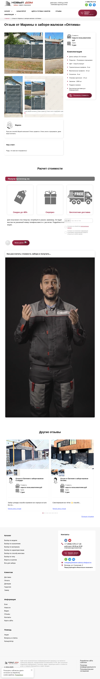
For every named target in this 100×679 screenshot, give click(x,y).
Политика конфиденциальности (88, 666)
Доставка (7, 577)
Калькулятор (21, 11)
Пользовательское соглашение (86, 670)
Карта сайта (8, 620)
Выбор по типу (9, 556)
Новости (7, 607)
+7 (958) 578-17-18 (90, 2)
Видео (6, 611)
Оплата (7, 580)
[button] (9, 434)
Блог (6, 604)
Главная (7, 18)
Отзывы (59, 11)
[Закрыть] (31, 670)
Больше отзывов (88, 516)
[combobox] (67, 221)
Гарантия (7, 587)
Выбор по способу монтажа (14, 553)
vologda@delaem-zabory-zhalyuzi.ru (77, 562)
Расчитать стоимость (81, 95)
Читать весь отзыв (14, 508)
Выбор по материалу (12, 547)
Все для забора (10, 563)
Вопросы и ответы (11, 638)
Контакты (7, 617)
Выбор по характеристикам (14, 550)
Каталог (7, 11)
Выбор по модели (10, 540)
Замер (6, 590)
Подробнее (19, 675)
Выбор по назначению (12, 543)
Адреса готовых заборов (40, 11)
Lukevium (83, 662)
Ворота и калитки (10, 560)
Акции (6, 635)
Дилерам (7, 584)
